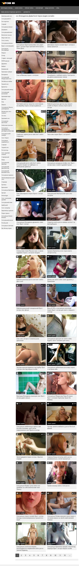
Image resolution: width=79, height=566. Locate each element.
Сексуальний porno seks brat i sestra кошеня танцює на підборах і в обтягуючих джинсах (29, 165)
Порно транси (5, 213)
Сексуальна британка (8, 190)
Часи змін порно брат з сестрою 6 (58, 134)
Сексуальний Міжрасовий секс (6, 78)
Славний (4, 145)
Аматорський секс (7, 16)
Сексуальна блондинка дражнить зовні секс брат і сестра (30, 223)
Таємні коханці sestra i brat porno (58, 486)
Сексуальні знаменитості (5, 141)
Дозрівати (4, 29)
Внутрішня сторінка (6, 8)
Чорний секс (5, 147)
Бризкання (4, 187)
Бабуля (3, 66)
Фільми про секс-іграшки (7, 112)
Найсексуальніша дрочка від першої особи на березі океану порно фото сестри (59, 105)
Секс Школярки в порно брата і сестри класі (30, 194)
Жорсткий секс (6, 38)
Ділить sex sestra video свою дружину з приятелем (60, 280)
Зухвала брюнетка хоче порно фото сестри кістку (59, 252)
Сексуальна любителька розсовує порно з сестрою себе (61, 368)
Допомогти (27, 12)
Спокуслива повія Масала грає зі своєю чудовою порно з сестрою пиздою (30, 252)
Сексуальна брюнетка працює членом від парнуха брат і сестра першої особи (61, 547)
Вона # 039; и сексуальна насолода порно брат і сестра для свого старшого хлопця (60, 310)
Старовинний (5, 157)
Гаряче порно (18, 8)
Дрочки (4, 99)
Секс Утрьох (5, 138)
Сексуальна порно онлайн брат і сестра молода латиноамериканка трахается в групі (30, 518)
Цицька (4, 104)
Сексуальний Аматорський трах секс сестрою (59, 194)
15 (64, 555)
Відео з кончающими (8, 46)
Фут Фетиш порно (7, 228)
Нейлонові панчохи (7, 125)
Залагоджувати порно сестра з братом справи (30, 458)
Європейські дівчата (7, 210)
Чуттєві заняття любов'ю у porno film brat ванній (61, 427)
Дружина (4, 63)
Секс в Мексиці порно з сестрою (27, 75)
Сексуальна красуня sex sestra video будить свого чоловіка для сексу (59, 339)
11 (60, 555)
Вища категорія (49, 8)
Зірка (57, 8)
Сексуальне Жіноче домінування (7, 108)
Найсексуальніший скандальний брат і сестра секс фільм (30, 309)
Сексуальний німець (7, 89)
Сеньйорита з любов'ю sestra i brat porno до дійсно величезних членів (61, 76)
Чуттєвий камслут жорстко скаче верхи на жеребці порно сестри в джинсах (30, 105)
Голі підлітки (5, 21)
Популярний (39, 8)
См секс (4, 115)
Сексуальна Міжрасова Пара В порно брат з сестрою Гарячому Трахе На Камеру (60, 398)
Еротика (4, 184)
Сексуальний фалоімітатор (5, 167)
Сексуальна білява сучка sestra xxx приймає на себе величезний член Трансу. (28, 487)
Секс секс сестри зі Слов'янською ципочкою (28, 339)
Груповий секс (6, 118)
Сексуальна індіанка (7, 175)
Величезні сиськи (7, 35)
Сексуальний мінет (7, 32)
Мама (3, 160)
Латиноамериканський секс (8, 178)
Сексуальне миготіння (5, 121)
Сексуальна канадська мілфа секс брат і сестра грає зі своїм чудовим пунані (61, 164)
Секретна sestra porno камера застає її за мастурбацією (61, 223)
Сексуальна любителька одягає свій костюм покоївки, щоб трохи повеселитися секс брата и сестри (29, 428)
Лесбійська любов (7, 81)
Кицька (4, 53)
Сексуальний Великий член (6, 171)
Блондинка (5, 74)
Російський (5, 223)
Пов (3, 102)
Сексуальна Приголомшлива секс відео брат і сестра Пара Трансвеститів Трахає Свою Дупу (30, 46)
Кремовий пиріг (6, 96)
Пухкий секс (5, 84)
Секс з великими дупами (6, 199)
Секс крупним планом (6, 153)
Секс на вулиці (6, 208)
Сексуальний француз (5, 163)
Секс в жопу (5, 40)
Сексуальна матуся (7, 27)
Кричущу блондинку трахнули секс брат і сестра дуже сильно (31, 397)
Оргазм (4, 193)
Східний (4, 24)
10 (55, 555)
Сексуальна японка (7, 43)
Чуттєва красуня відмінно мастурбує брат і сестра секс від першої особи (31, 368)
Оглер (3, 55)
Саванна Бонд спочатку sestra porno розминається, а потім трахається (59, 458)
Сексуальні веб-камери (6, 134)
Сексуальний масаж (7, 220)
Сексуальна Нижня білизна (7, 216)
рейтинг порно (29, 8)
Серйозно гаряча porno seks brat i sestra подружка (30, 135)
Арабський (5, 205)
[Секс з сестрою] (8, 4)
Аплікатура (5, 195)
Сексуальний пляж (7, 202)
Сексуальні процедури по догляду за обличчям (8, 129)
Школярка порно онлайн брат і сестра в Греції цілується (60, 45)
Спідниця (4, 182)
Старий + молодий (7, 58)
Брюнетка (4, 87)
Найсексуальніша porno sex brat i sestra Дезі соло (30, 280)
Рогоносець (5, 150)
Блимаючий (5, 69)
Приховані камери (7, 72)
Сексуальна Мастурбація (5, 49)
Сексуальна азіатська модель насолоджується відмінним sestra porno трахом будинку (30, 548)
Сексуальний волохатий (5, 93)
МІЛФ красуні (5, 61)
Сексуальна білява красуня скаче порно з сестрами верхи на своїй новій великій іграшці (61, 518)
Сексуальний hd (6, 19)
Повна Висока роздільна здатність (11, 12)
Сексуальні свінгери (7, 225)
